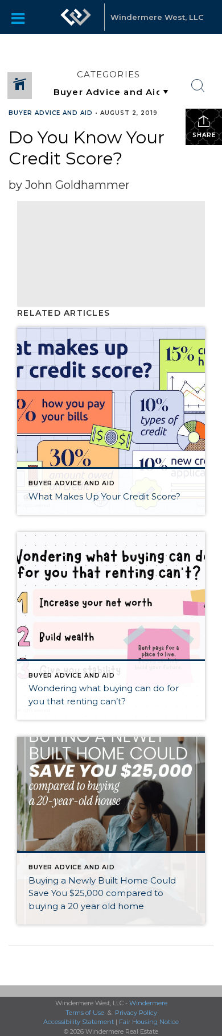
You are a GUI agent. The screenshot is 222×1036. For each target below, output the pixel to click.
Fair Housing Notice (149, 1022)
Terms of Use (84, 1013)
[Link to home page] (75, 17)
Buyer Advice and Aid (51, 113)
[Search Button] (198, 86)
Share (204, 135)
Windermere (148, 1003)
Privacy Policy (136, 1013)
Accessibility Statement (78, 1022)
